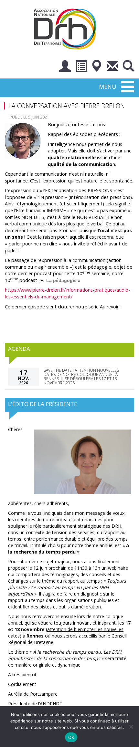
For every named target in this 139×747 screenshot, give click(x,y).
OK (71, 737)
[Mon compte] (65, 67)
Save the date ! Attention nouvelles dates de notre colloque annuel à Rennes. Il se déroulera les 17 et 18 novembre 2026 (81, 377)
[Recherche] (128, 67)
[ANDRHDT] (67, 28)
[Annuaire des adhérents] (81, 67)
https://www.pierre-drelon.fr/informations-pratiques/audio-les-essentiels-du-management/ (67, 293)
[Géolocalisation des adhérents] (96, 67)
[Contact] (112, 67)
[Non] (131, 726)
